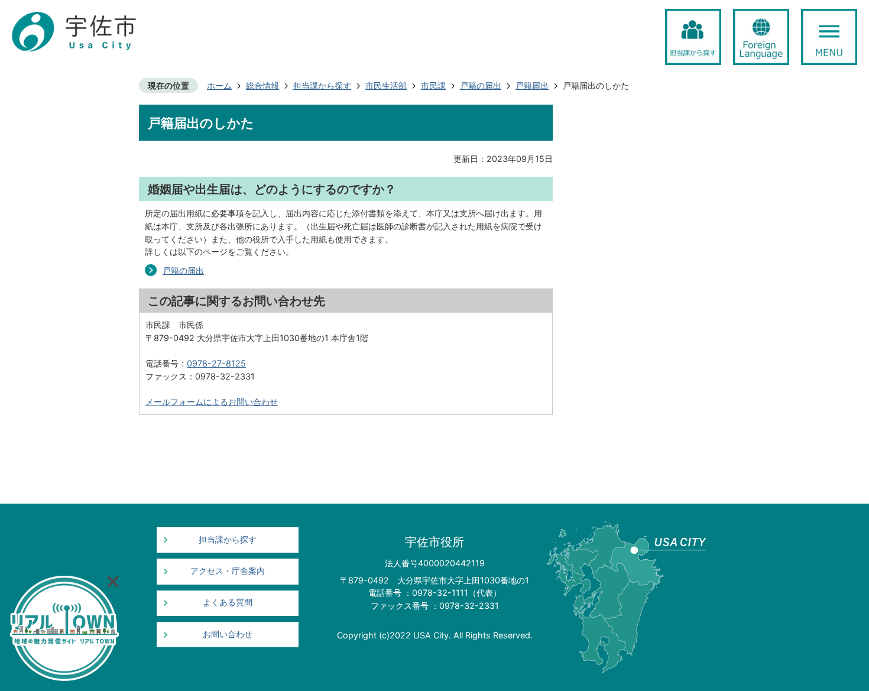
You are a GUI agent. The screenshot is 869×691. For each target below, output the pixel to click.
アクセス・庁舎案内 (227, 571)
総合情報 (262, 85)
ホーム (219, 85)
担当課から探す (322, 85)
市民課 (433, 85)
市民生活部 (386, 85)
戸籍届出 (532, 85)
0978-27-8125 (216, 363)
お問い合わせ (227, 634)
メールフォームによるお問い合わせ (211, 402)
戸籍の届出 (480, 85)
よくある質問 (227, 602)
